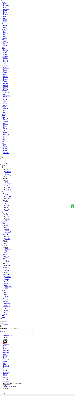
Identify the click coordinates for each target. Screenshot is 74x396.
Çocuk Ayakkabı (4, 40)
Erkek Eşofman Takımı (6, 15)
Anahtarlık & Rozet (5, 119)
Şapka (4, 136)
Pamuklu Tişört (5, 150)
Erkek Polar (6, 182)
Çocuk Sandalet (5, 43)
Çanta (2, 98)
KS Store (4, 345)
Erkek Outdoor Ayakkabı (8, 172)
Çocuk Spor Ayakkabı (6, 42)
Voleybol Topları (7, 280)
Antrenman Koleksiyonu (5, 50)
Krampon (4, 7)
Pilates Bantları (5, 73)
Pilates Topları (5, 74)
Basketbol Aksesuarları (8, 265)
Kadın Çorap (5, 105)
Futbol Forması (5, 49)
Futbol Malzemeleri (4, 81)
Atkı (3, 137)
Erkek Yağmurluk (5, 20)
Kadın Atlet (4, 36)
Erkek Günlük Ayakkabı (6, 9)
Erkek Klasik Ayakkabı (6, 5)
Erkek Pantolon (5, 21)
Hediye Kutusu (5, 132)
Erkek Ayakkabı (4, 2)
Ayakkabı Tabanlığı (5, 108)
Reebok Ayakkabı (5, 356)
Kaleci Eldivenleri (5, 83)
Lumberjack (4, 363)
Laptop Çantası (5, 99)
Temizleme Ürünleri (5, 107)
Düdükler (4, 69)
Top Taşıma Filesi (5, 86)
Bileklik (4, 138)
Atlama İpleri (6, 248)
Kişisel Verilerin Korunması (6, 372)
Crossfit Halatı (5, 70)
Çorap (2, 104)
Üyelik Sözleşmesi (5, 374)
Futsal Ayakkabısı (7, 174)
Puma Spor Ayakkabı (6, 366)
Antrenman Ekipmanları (5, 66)
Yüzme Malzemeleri (5, 283)
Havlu (4, 123)
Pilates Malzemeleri (4, 72)
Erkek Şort (4, 13)
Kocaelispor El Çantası (6, 134)
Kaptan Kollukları (5, 85)
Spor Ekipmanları (4, 65)
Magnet (4, 125)
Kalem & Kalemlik (5, 118)
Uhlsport (4, 358)
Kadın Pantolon (5, 38)
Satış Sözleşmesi (5, 375)
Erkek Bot (4, 4)
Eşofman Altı (5, 142)
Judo (5, 243)
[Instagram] (6, 337)
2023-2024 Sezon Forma (6, 152)
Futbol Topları (5, 82)
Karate (4, 62)
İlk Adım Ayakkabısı (7, 219)
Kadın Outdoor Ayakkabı (8, 198)
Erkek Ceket (4, 11)
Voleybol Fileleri (5, 91)
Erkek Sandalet (5, 3)
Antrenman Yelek (5, 53)
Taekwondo (4, 63)
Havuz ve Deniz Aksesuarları (7, 96)
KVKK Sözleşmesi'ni (7, 386)
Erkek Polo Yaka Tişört (8, 189)
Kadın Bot (4, 27)
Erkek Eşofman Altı (7, 184)
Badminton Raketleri (5, 76)
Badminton (4, 258)
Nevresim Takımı (5, 124)
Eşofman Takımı (5, 148)
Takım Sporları (3, 48)
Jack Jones (4, 364)
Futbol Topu (4, 346)
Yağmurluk (4, 145)
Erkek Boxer (5, 16)
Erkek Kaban (5, 19)
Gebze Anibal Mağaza (6, 381)
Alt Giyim (3, 141)
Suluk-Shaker (5, 67)
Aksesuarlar (3, 117)
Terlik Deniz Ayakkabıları (6, 95)
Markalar (3, 315)
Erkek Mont (6, 185)
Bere (4, 110)
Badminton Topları (5, 77)
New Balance (5, 361)
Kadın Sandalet (5, 25)
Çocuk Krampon (5, 45)
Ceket (4, 147)
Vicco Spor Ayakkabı (6, 359)
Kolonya (4, 129)
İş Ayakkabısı (5, 10)
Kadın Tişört (4, 30)
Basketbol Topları (5, 78)
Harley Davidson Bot (6, 365)
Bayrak (4, 139)
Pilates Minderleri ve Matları (8, 255)
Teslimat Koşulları (5, 373)
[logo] (1, 0)
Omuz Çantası (5, 103)
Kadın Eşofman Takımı (6, 33)
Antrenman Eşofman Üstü (8, 231)
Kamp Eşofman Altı (5, 60)
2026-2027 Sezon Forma (6, 154)
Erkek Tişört (6, 180)
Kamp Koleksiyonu (4, 57)
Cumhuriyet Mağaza (5, 378)
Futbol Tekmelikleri (7, 271)
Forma (4, 223)
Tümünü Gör (6, 190)
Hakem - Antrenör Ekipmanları (7, 71)
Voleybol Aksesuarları (6, 92)
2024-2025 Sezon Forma (6, 153)
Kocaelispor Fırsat (5, 369)
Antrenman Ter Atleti (7, 229)
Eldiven (4, 111)
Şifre (0, 322)
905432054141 (5, 335)
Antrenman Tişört (5, 149)
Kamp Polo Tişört (5, 58)
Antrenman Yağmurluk (6, 54)
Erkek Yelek (4, 18)
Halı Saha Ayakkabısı (6, 6)
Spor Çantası (5, 354)
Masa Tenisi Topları (5, 87)
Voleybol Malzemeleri (4, 90)
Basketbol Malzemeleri (6, 262)
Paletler (4, 94)
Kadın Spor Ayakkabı (7, 195)
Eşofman (4, 144)
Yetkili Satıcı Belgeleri (6, 344)
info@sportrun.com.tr (9, 335)
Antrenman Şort (5, 51)
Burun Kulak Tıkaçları (6, 93)
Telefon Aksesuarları (5, 121)
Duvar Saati (4, 133)
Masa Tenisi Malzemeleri (6, 274)
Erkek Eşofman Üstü (7, 187)
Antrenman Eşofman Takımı (6, 56)
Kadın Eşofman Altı (5, 34)
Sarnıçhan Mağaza (5, 379)
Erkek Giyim (5, 177)
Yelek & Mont (5, 146)
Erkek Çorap (6, 299)
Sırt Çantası (4, 101)
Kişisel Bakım (5, 126)
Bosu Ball (6, 250)
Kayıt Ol (5, 385)
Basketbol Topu (5, 351)
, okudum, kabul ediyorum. (10, 386)
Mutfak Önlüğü (5, 128)
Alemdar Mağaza (5, 377)
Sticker (4, 130)
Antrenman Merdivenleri (6, 68)
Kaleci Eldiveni (5, 349)
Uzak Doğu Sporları (5, 240)
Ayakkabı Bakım (4, 106)
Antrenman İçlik (5, 52)
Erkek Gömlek (5, 12)
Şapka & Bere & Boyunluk (5, 109)
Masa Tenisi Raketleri (6, 88)
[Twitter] (6, 336)
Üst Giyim (3, 143)
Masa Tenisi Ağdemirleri (8, 277)
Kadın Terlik (4, 24)
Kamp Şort (4, 59)
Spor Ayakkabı (5, 347)
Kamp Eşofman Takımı (8, 235)
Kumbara (4, 131)
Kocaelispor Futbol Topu (6, 135)
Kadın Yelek (4, 35)
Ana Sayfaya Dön (2, 331)
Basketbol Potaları (5, 80)
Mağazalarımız (5, 370)
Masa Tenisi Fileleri (5, 89)
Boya (5, 302)
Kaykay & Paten (4, 114)
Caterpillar (4, 360)
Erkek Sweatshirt (5, 14)
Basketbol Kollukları (5, 79)
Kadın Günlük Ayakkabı (6, 26)
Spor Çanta (4, 100)
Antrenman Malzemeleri (8, 252)
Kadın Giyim (3, 29)
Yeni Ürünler (5, 368)
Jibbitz (6, 312)
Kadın (2, 23)
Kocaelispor (6, 116)
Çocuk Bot (4, 41)
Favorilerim (3, 317)
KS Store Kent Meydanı (6, 380)
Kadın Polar (4, 31)
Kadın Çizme (5, 28)
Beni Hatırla (2, 324)
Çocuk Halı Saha (5, 44)
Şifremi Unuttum (6, 324)
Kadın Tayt (4, 32)
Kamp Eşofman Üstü (6, 61)
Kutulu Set (4, 120)
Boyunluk (4, 112)
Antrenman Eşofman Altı (6, 55)
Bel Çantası (4, 102)
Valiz (5, 295)
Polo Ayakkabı (5, 357)
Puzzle (4, 127)
